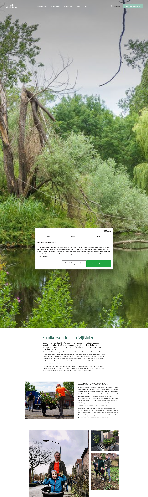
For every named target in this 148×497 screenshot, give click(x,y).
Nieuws (79, 6)
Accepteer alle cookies (98, 264)
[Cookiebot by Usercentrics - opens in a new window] (103, 230)
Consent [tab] (47, 236)
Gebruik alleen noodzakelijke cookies (73, 264)
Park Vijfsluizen (42, 6)
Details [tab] (73, 236)
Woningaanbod (55, 6)
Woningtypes (68, 6)
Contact (87, 6)
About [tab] (99, 236)
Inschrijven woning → (133, 6)
